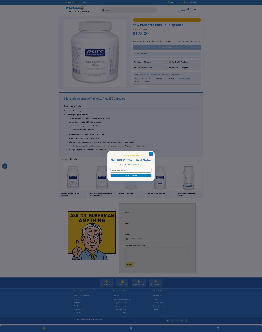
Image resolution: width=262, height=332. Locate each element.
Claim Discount (131, 176)
